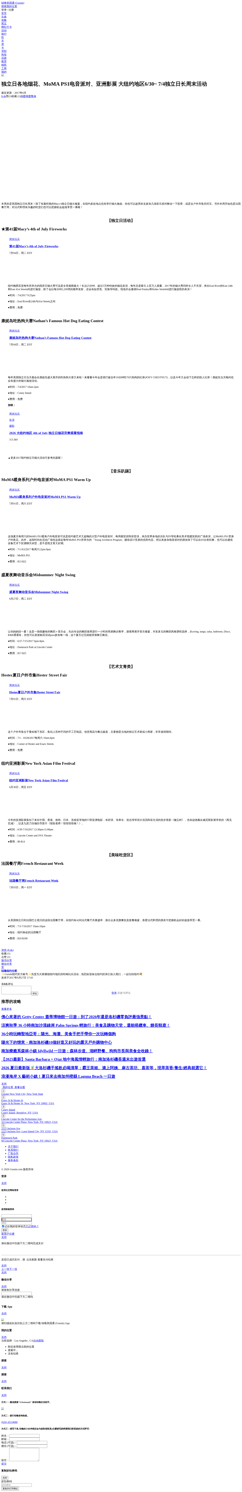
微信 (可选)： (9, 1446)
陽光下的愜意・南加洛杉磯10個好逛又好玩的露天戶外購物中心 (56, 1042)
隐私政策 (13, 1156)
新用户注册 (7, 1233)
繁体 (33, 96)
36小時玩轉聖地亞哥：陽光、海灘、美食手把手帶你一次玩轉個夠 (58, 1034)
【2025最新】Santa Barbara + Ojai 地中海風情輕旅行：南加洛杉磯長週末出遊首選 (73, 1059)
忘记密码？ (32, 1226)
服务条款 (13, 1160)
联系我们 (13, 1150)
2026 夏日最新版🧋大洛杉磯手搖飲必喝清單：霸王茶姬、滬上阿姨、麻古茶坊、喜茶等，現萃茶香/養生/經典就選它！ (104, 1068)
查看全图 (19, 1087)
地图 (25, 96)
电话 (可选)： (9, 1442)
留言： (5, 1460)
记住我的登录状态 (15, 1226)
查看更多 (6, 1009)
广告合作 (13, 1153)
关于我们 (13, 1146)
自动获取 (38, 1340)
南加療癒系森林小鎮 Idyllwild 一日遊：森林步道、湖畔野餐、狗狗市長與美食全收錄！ (77, 1051)
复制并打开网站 (10, 1488)
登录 (114, 992)
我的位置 (7, 1087)
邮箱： (5, 1439)
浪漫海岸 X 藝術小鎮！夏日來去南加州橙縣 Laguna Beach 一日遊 (58, 1076)
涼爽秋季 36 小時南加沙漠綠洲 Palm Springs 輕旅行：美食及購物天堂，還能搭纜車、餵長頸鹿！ (85, 1025)
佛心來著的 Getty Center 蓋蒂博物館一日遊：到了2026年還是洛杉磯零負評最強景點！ (76, 1017)
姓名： (5, 1435)
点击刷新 (31, 1259)
